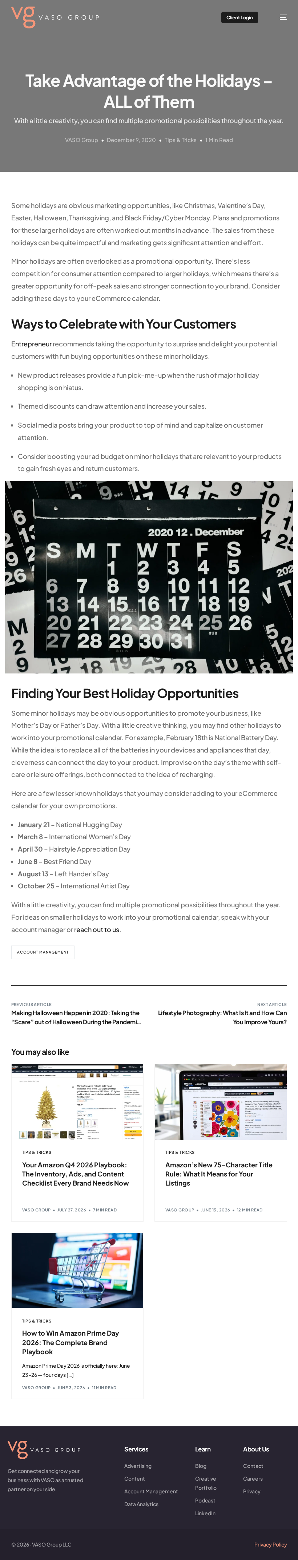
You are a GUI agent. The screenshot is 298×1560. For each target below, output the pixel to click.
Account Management (43, 952)
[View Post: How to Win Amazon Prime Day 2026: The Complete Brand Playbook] (78, 1270)
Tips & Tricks (181, 139)
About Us (256, 1449)
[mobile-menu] (278, 17)
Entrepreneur (31, 343)
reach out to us (96, 929)
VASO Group (81, 139)
